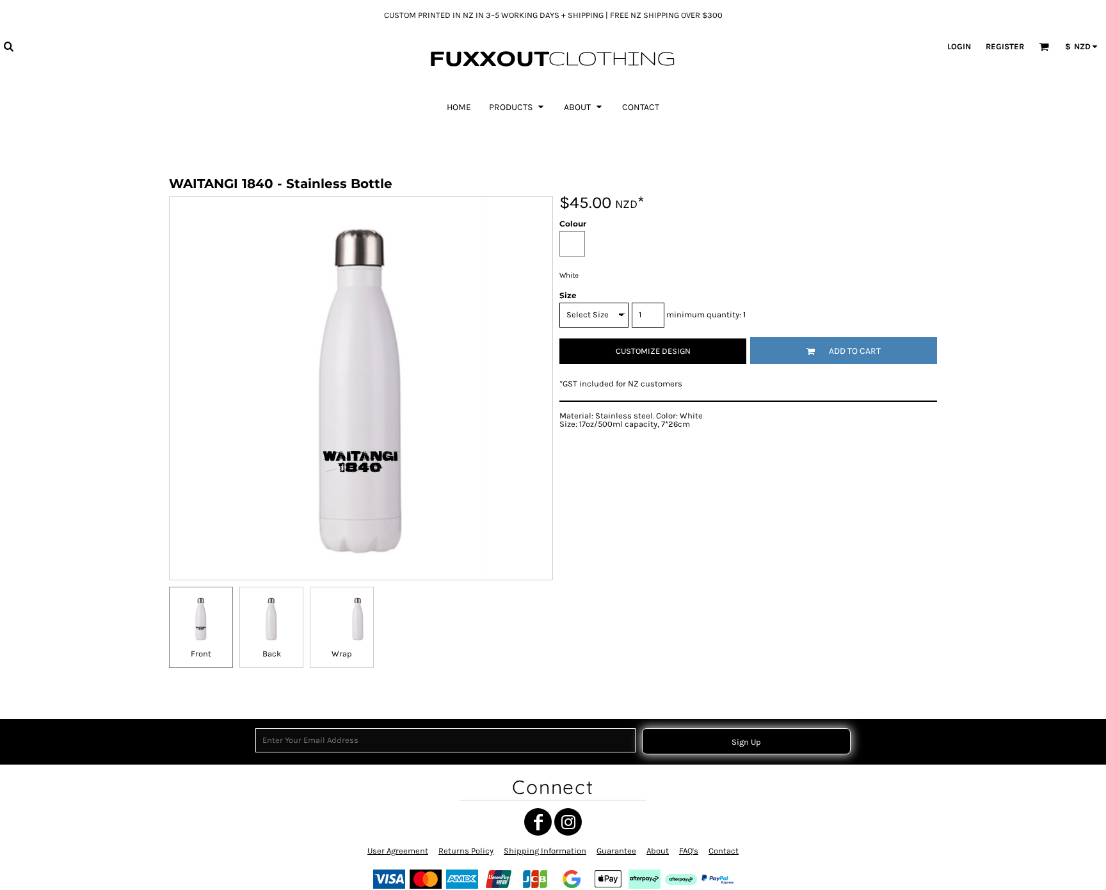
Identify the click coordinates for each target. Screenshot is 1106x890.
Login (959, 46)
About (657, 850)
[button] (8, 46)
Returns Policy (465, 850)
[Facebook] (538, 822)
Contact (724, 850)
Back (271, 653)
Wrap (342, 653)
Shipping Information (545, 850)
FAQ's (688, 850)
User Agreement (397, 850)
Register (1005, 46)
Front (201, 653)
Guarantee (616, 850)
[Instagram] (568, 822)
